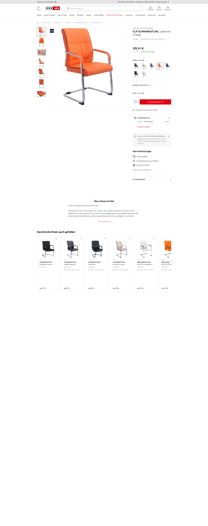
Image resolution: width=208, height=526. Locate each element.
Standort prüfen (144, 127)
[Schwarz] (167, 66)
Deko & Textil (62, 15)
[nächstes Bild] (171, 262)
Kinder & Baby (99, 15)
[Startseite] (38, 23)
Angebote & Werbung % (114, 15)
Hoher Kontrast (162, 2)
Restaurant (152, 15)
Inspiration (129, 15)
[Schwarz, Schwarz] (136, 74)
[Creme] (144, 66)
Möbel (39, 15)
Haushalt (80, 15)
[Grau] (151, 66)
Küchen (71, 15)
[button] (41, 31)
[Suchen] (67, 8)
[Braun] (136, 66)
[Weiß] (144, 74)
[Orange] (159, 66)
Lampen (88, 15)
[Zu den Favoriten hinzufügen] (135, 102)
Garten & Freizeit (49, 15)
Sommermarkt (140, 15)
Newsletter (162, 15)
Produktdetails (139, 179)
